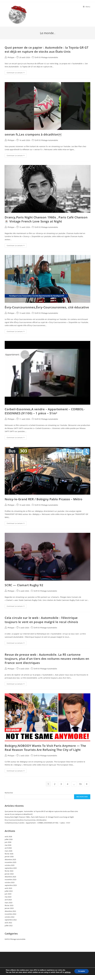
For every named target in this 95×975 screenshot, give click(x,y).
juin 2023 (8, 894)
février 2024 (9, 871)
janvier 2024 (9, 874)
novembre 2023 (10, 879)
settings (68, 972)
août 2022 (8, 922)
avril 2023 (8, 900)
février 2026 (9, 854)
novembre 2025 (10, 862)
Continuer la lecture (17, 73)
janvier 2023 (9, 908)
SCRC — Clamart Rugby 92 (24, 585)
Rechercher (9, 793)
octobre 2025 (9, 865)
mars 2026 (8, 851)
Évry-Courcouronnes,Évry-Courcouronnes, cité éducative (47, 307)
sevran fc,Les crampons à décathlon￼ (33, 134)
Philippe (11, 57)
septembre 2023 (11, 885)
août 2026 (8, 836)
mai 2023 (8, 897)
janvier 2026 (9, 856)
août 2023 (8, 888)
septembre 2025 (11, 868)
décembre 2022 (10, 911)
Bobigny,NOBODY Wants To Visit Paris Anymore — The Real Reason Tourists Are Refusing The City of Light (45, 748)
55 (80, 784)
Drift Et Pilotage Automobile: (46, 57)
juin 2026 (8, 842)
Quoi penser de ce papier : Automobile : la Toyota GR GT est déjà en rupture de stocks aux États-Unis (46, 49)
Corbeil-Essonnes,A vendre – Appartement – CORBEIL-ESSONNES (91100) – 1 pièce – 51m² (45, 411)
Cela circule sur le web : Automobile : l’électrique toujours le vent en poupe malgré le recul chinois (41, 620)
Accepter (81, 971)
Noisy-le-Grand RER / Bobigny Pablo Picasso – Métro (43, 499)
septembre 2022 (11, 920)
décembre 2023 (10, 877)
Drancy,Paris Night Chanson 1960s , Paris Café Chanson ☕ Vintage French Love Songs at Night (46, 219)
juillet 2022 (8, 925)
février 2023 (9, 905)
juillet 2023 (8, 891)
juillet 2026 (8, 839)
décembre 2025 (10, 859)
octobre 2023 (9, 882)
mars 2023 (8, 902)
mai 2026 (8, 845)
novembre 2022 (10, 914)
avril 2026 (8, 848)
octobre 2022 (9, 917)
